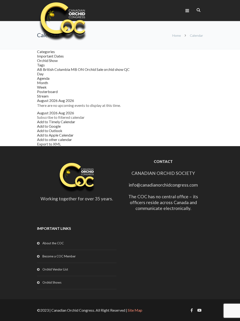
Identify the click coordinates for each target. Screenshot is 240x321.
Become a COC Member (59, 256)
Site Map (135, 310)
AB (40, 69)
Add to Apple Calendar (55, 135)
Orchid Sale (94, 69)
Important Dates (50, 56)
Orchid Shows (51, 282)
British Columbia (57, 69)
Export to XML (49, 144)
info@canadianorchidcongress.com (163, 185)
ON (81, 69)
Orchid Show (47, 60)
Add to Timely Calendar (56, 121)
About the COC (53, 243)
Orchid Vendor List (55, 269)
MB (74, 69)
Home (176, 35)
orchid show (114, 69)
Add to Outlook (49, 130)
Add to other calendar (54, 139)
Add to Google (49, 126)
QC (127, 69)
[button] (61, 117)
